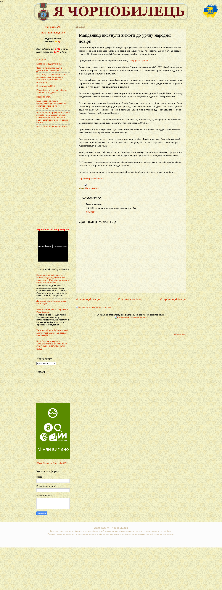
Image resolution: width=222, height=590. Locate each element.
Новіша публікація (88, 299)
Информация (92, 188)
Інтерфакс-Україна (138, 60)
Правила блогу (43, 97)
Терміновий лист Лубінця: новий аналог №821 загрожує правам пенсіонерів (52, 332)
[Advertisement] (53, 178)
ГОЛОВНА (41, 60)
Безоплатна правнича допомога (52, 126)
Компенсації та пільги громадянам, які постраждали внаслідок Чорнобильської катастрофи (51, 105)
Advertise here (180, 335)
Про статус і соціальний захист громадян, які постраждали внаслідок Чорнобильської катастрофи (51, 78)
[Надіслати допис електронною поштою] (85, 185)
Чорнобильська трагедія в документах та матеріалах (49, 69)
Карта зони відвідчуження (49, 64)
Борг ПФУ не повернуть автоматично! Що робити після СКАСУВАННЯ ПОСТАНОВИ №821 (51, 345)
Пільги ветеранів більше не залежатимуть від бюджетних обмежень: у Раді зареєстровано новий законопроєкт (52, 279)
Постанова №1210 (45, 86)
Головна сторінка (130, 299)
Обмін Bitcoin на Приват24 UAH (52, 463)
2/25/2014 (90, 212)
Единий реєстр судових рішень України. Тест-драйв (51, 91)
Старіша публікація (173, 299)
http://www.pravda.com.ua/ (91, 178)
